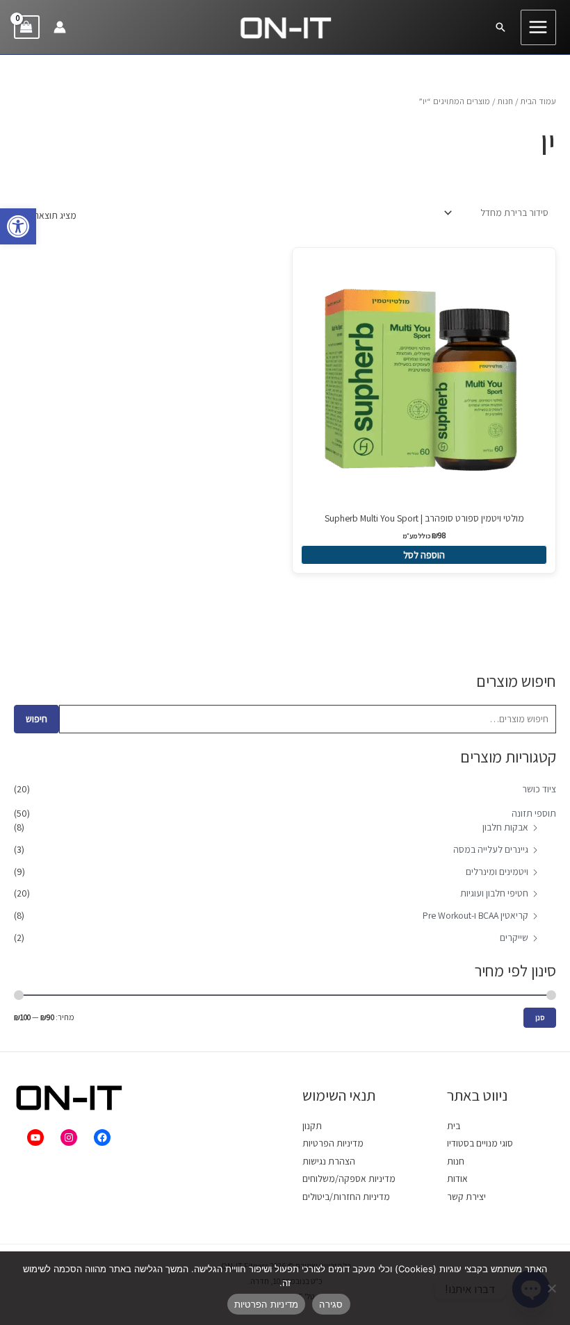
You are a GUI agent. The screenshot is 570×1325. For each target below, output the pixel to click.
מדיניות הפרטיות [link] (333, 1143)
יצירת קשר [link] (466, 1196)
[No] (553, 1288)
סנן (539, 1017)
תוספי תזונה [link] (534, 813)
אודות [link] (457, 1178)
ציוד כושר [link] (539, 789)
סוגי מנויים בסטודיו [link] (480, 1143)
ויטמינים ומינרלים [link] (497, 871)
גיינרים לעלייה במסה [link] (490, 849)
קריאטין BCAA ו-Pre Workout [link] (475, 915)
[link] (18, 226)
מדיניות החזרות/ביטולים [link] (346, 1196)
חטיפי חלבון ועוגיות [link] (494, 893)
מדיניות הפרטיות (266, 1304)
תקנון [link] (312, 1125)
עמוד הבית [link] (538, 101)
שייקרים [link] (514, 937)
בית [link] (453, 1125)
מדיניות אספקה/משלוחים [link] (349, 1178)
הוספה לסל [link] (424, 555)
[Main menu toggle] (538, 27)
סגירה (331, 1304)
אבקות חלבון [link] (505, 827)
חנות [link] (505, 101)
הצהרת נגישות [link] (328, 1161)
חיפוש (36, 718)
